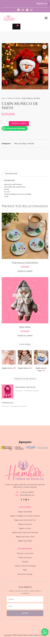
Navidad (31, 143)
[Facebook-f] (21, 499)
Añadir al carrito (18, 123)
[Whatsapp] (31, 10)
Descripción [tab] (11, 173)
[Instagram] (23, 10)
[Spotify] (27, 10)
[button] (46, 18)
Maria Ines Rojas (14, 98)
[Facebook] (18, 10)
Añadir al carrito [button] (25, 271)
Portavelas (7, 403)
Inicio (4, 98)
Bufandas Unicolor (25, 387)
